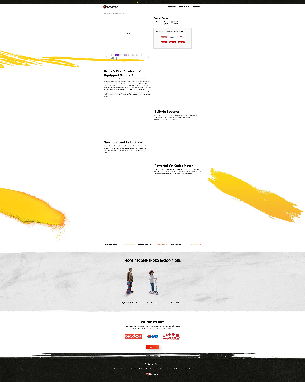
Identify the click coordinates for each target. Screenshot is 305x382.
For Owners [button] (185, 244)
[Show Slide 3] (121, 55)
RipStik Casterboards (129, 303)
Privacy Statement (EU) (184, 369)
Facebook (145, 364)
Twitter (156, 364)
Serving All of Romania (145, 2)
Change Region (158, 2)
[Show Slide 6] (134, 55)
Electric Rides (175, 303)
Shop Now (163, 42)
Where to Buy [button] (196, 7)
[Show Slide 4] (125, 55)
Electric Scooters (117, 13)
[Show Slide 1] (112, 55)
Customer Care (184, 7)
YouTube (149, 364)
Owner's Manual (176, 22)
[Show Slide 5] (129, 55)
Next (196, 286)
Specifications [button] (118, 244)
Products (109, 13)
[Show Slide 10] (117, 58)
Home (104, 13)
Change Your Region (120, 369)
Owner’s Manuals (146, 369)
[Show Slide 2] (117, 55)
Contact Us (157, 369)
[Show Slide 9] (112, 58)
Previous (108, 286)
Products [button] (171, 7)
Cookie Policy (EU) (169, 369)
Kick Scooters (152, 303)
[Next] (149, 57)
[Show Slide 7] (138, 55)
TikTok (160, 364)
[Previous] (106, 57)
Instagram (152, 364)
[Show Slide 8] (142, 55)
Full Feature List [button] (151, 244)
